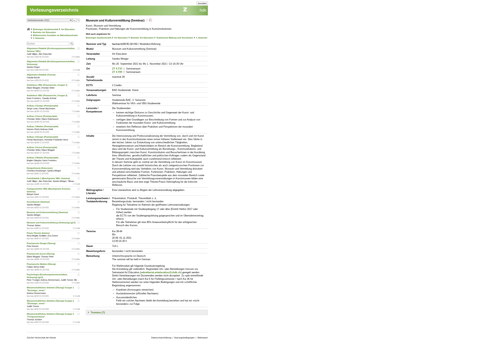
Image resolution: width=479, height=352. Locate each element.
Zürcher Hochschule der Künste (41, 338)
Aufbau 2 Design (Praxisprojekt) (43, 106)
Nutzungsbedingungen (184, 338)
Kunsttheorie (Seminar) (38, 202)
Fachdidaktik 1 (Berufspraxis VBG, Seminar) (49, 178)
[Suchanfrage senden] (72, 43)
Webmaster (202, 338)
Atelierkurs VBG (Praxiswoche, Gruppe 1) (47, 85)
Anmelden (202, 3)
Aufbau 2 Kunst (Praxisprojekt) (42, 116)
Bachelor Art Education (44, 32)
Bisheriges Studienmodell (45, 29)
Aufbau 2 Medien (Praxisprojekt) (43, 126)
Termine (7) (98, 312)
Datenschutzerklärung (161, 338)
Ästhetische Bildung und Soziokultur (174, 38)
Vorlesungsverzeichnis (54, 10)
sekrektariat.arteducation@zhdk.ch (161, 272)
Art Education (68, 29)
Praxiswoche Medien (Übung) (41, 264)
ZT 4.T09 (117, 72)
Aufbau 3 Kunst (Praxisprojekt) (42, 147)
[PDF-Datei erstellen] (150, 20)
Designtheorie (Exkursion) (40, 168)
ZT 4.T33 (117, 68)
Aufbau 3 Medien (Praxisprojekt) (43, 157)
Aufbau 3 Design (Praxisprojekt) (43, 137)
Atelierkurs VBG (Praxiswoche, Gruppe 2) (47, 95)
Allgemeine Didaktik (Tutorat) (41, 75)
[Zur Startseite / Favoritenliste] (28, 29)
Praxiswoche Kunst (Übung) (41, 254)
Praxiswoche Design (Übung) (41, 243)
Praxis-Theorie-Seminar (38, 233)
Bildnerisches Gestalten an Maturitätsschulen (55, 35)
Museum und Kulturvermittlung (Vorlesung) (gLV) (51, 222)
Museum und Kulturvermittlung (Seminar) (47, 212)
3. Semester (38, 38)
